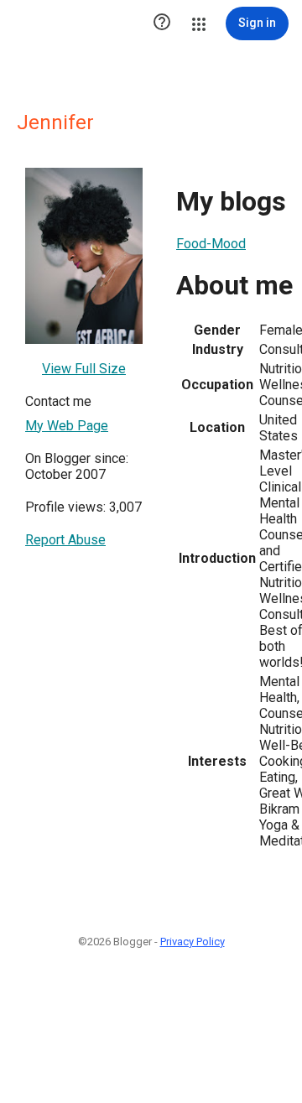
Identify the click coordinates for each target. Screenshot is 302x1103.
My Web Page (66, 426)
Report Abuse (65, 540)
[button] (162, 23)
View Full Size (84, 369)
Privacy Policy (192, 941)
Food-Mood (211, 244)
